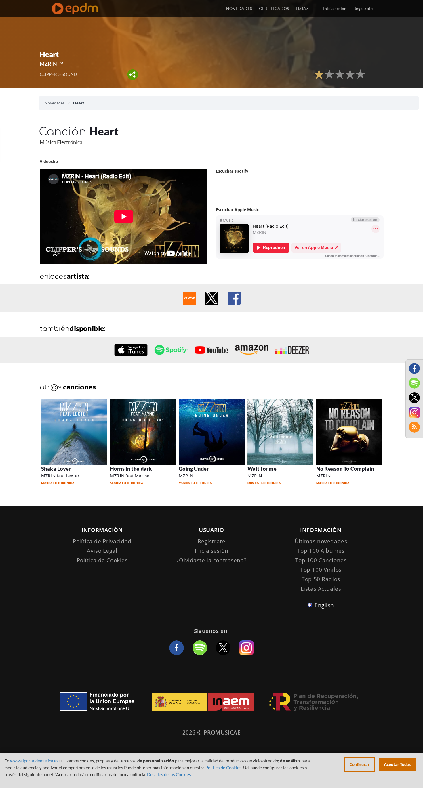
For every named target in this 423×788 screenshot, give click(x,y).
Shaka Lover (56, 469)
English (324, 605)
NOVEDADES (239, 8)
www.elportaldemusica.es (34, 760)
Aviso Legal (102, 550)
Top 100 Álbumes (321, 550)
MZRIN (48, 63)
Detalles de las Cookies (169, 774)
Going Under (194, 469)
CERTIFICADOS (274, 8)
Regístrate (363, 8)
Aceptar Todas (397, 764)
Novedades (54, 102)
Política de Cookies (102, 560)
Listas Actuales (321, 588)
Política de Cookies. (223, 767)
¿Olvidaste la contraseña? (211, 560)
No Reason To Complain (345, 469)
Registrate (212, 541)
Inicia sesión (334, 8)
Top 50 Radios (321, 579)
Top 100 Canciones (321, 560)
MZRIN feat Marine (130, 475)
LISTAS (302, 8)
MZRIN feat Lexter (60, 475)
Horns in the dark (131, 469)
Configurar (359, 764)
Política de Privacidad (102, 541)
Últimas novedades (321, 541)
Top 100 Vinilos (321, 569)
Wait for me (262, 469)
